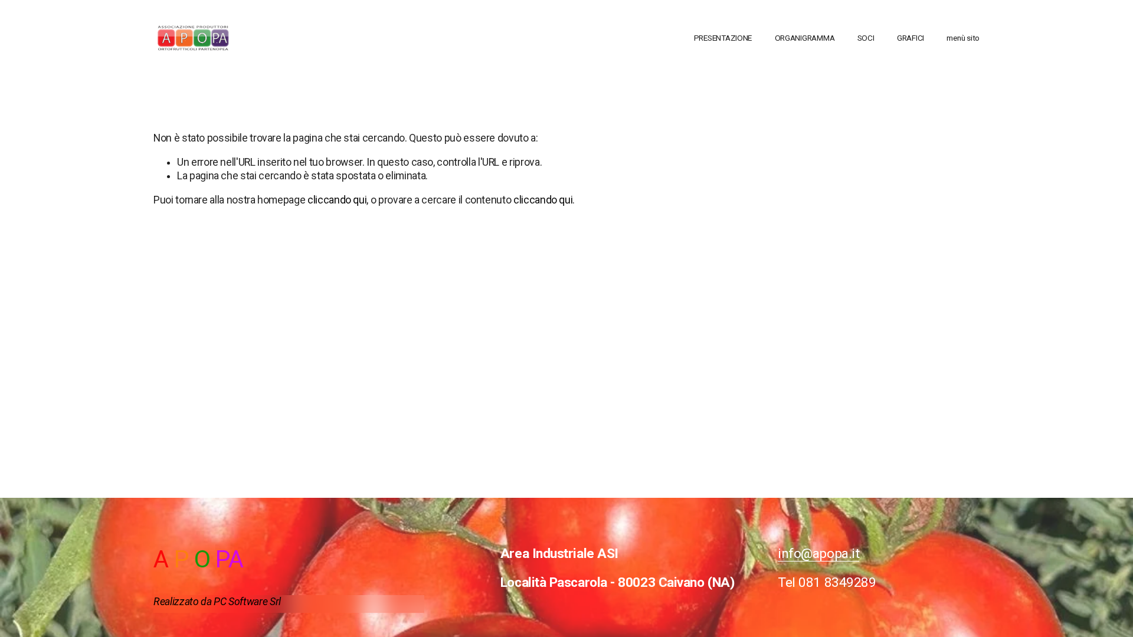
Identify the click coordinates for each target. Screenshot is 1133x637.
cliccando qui (336, 200)
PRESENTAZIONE (723, 37)
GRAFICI (910, 37)
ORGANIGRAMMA (805, 37)
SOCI (866, 37)
